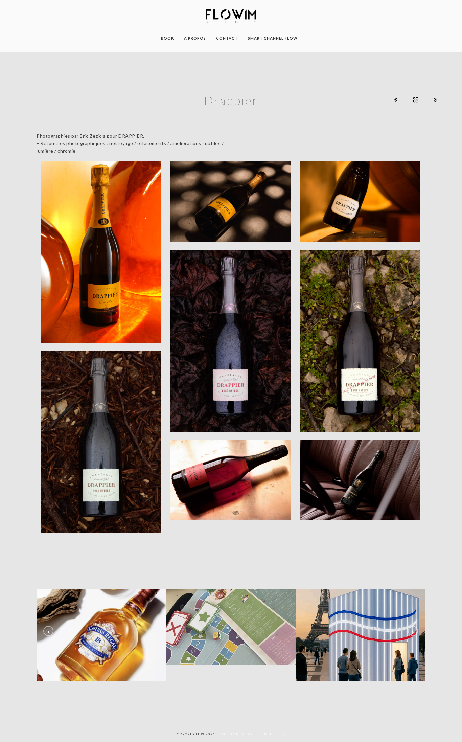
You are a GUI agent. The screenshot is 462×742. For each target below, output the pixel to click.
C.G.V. (248, 734)
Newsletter (271, 734)
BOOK (167, 38)
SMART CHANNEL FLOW (273, 38)
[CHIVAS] (101, 635)
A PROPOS (195, 38)
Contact (229, 734)
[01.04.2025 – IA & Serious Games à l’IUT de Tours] (231, 627)
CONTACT (227, 38)
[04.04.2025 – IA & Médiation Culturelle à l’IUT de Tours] (360, 635)
